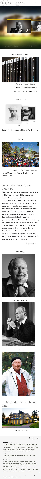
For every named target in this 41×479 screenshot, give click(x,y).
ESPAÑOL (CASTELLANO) (13, 451)
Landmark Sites (31, 455)
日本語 (28, 448)
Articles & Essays (6, 457)
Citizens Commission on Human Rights (23, 471)
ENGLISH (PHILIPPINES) (30, 446)
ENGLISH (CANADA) (20, 444)
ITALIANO (27, 451)
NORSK (23, 449)
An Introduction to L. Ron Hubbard (16, 187)
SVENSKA (28, 449)
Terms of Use (11, 476)
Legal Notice (17, 476)
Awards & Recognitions (23, 455)
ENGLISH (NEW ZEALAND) (19, 446)
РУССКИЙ (33, 448)
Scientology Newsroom (14, 463)
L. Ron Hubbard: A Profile (8, 455)
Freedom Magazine (7, 468)
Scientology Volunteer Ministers (23, 465)
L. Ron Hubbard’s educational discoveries (23, 222)
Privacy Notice (34, 475)
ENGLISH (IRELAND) (8, 446)
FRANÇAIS (19, 448)
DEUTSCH (14, 449)
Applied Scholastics (7, 469)
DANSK (14, 448)
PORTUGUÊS (32, 451)
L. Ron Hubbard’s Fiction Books (23, 91)
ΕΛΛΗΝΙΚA (21, 451)
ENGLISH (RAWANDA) (7, 448)
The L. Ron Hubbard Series (25, 84)
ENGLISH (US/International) (9, 444)
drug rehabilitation (21, 231)
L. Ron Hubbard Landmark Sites (19, 404)
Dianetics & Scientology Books (24, 88)
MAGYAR (19, 449)
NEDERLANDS (8, 449)
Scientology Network (18, 461)
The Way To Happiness (21, 468)
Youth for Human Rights (9, 471)
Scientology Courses (11, 465)
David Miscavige (23, 463)
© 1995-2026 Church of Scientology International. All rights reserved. (16, 475)
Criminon (28, 468)
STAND (13, 468)
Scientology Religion (27, 461)
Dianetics (5, 461)
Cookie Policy (5, 476)
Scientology (10, 461)
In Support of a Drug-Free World (19, 469)
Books (15, 455)
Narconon (33, 468)
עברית (24, 448)
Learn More (30, 243)
